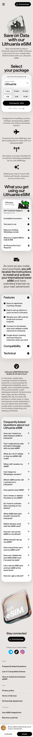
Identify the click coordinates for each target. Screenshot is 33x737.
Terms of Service (9, 696)
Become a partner (10, 717)
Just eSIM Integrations (11, 712)
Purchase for (16, 103)
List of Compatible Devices (13, 671)
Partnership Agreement (12, 701)
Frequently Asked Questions (14, 666)
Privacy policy (8, 690)
